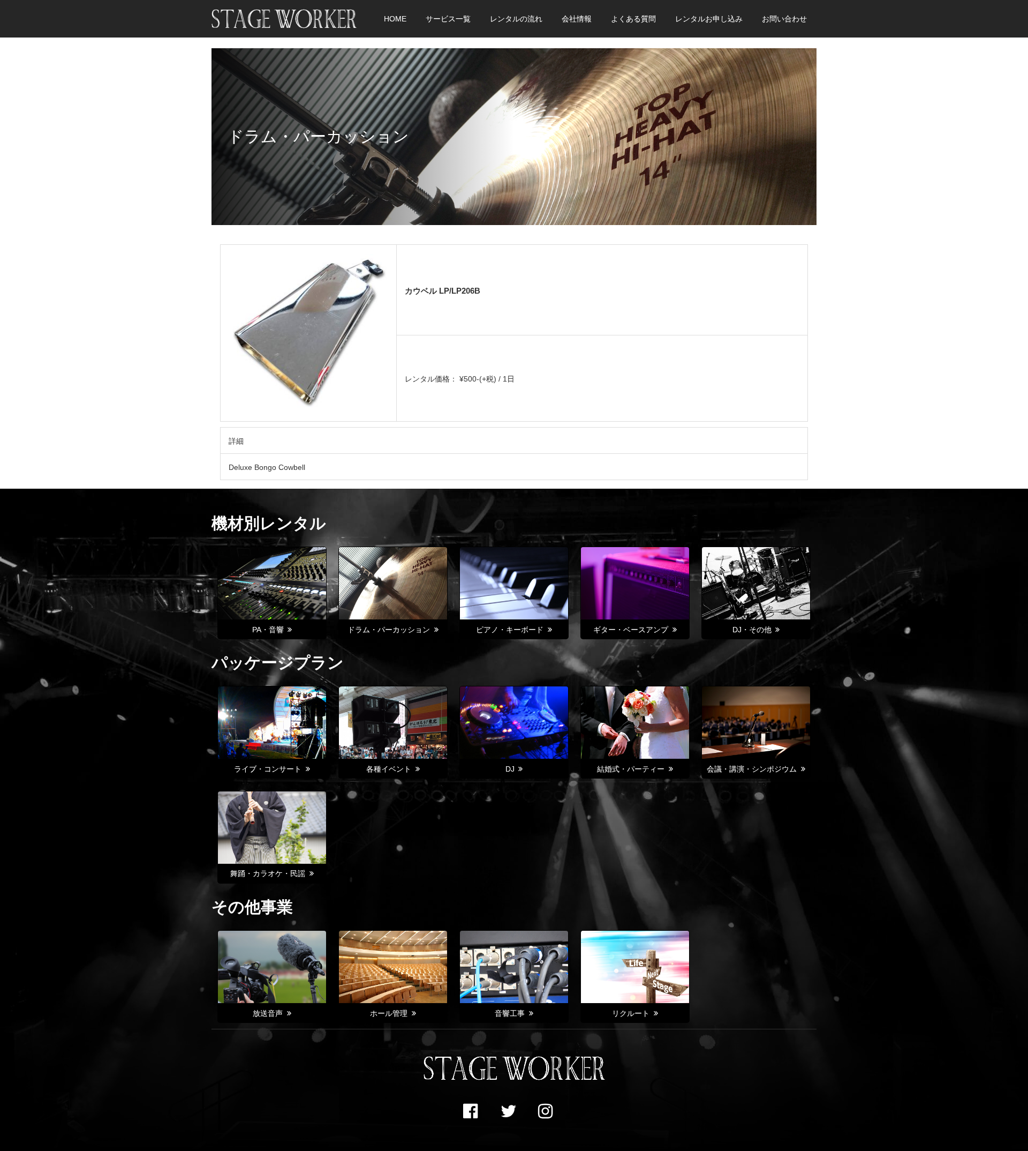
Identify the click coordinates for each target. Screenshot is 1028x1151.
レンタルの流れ (516, 18)
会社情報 (577, 18)
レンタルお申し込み (709, 18)
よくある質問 (633, 18)
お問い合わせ (784, 18)
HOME (395, 18)
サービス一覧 (448, 18)
